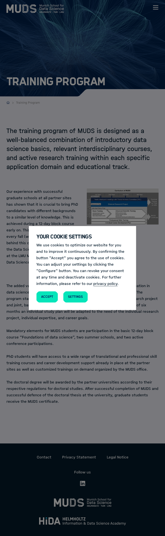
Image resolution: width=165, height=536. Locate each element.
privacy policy (105, 283)
